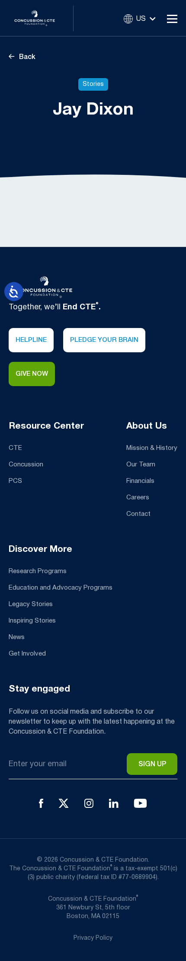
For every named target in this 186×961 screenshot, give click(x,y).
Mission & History (151, 448)
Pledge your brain (104, 340)
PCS (15, 481)
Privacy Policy (93, 938)
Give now (32, 374)
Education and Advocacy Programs (60, 588)
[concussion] (41, 18)
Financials (140, 481)
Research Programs (38, 571)
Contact (138, 514)
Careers (137, 498)
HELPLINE (31, 340)
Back (26, 57)
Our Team (140, 465)
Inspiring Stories (32, 621)
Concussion (26, 465)
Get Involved (27, 654)
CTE (15, 448)
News (17, 637)
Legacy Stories (31, 604)
